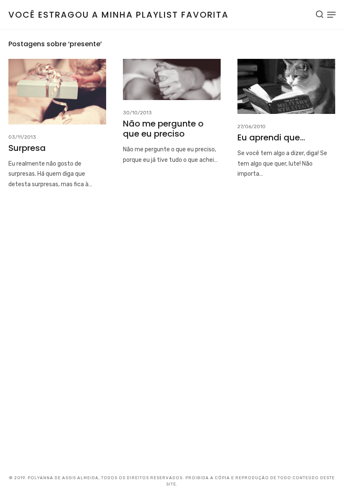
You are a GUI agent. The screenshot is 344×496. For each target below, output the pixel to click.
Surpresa (27, 148)
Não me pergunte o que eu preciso (163, 129)
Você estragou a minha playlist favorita (118, 15)
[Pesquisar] (319, 14)
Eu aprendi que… (271, 137)
